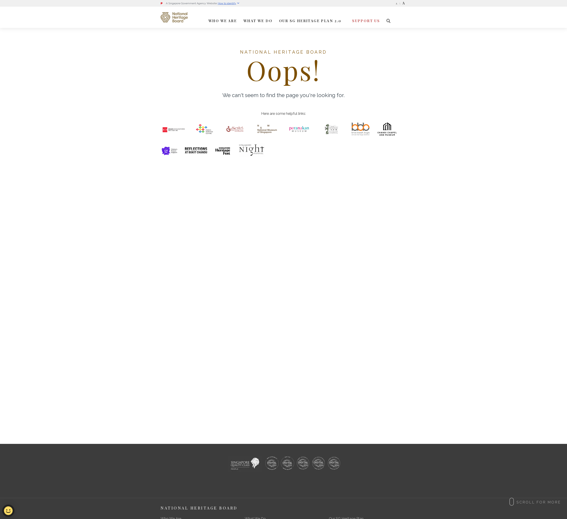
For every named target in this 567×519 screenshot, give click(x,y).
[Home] (174, 17)
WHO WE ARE (222, 20)
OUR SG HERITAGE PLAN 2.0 (310, 20)
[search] (388, 21)
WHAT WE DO (257, 20)
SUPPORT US (366, 20)
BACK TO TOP (286, 448)
